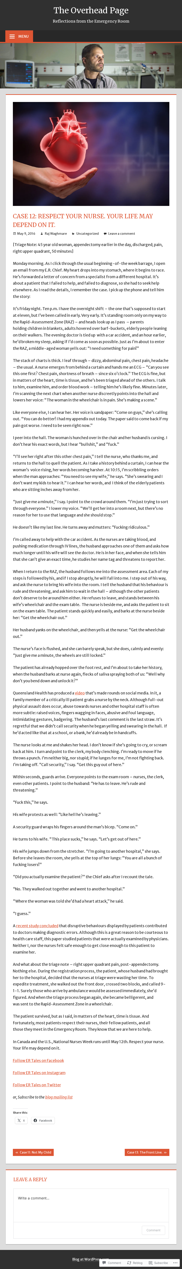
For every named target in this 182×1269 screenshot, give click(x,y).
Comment (153, 1230)
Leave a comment (121, 234)
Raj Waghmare (56, 234)
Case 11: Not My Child (32, 1153)
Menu (23, 36)
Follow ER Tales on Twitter (37, 1085)
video (80, 693)
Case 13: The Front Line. (143, 1153)
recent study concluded (37, 925)
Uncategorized (87, 234)
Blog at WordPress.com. (91, 1259)
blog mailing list (59, 1097)
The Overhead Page (91, 11)
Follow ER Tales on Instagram (39, 1072)
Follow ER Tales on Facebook (38, 1060)
